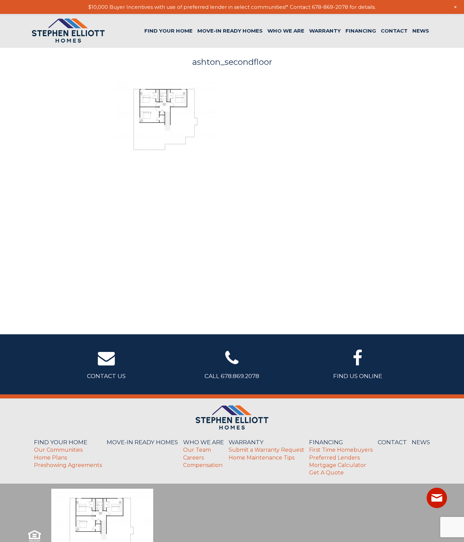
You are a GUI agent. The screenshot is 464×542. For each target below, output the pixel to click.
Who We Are (285, 30)
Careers (193, 457)
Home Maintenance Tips (262, 457)
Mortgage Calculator (337, 465)
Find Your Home (168, 30)
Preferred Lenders (334, 457)
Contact (394, 30)
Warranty (325, 30)
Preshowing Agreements (68, 465)
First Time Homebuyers (341, 450)
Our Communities (58, 450)
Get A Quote (326, 472)
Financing (360, 30)
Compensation (202, 465)
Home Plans (50, 457)
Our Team (197, 450)
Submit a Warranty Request (266, 450)
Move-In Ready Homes (230, 30)
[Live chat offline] (437, 498)
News (420, 30)
